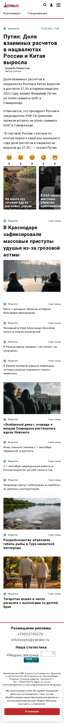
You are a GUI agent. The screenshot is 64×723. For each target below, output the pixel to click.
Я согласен (32, 711)
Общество (13, 221)
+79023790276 (30, 634)
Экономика (13, 28)
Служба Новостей (17, 68)
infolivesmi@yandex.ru (30, 640)
